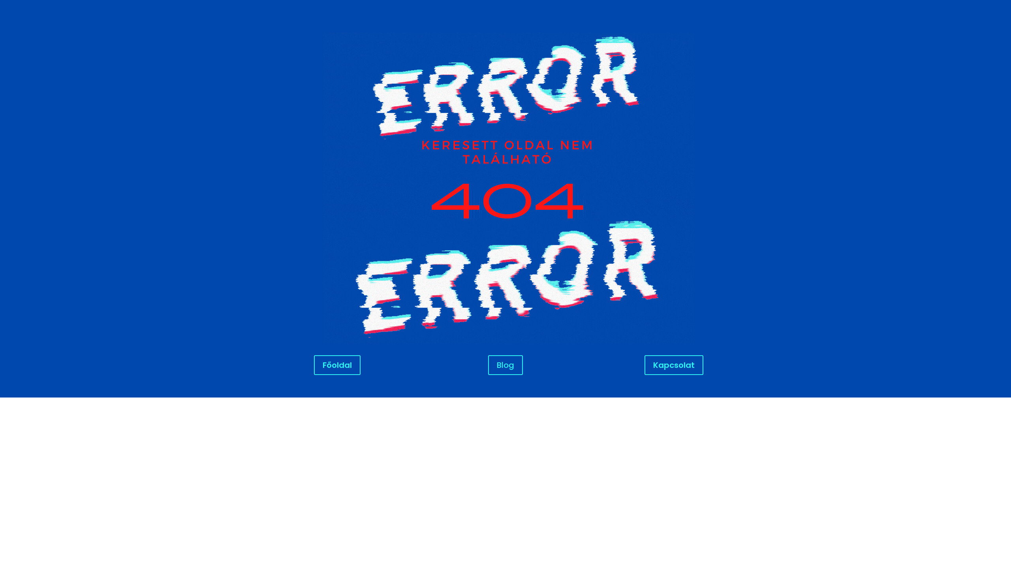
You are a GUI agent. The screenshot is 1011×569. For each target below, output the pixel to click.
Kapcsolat (674, 365)
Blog (505, 365)
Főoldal (337, 365)
